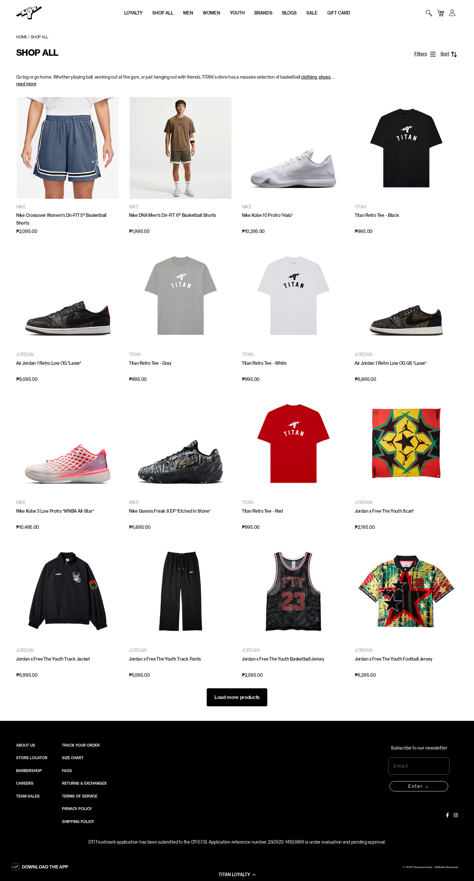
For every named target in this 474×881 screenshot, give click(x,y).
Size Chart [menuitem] (73, 757)
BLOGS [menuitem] (289, 13)
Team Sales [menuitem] (28, 796)
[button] (237, 874)
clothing (309, 77)
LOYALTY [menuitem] (133, 13)
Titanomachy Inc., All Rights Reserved (435, 867)
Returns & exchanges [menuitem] (84, 783)
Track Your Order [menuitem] (81, 745)
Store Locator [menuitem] (31, 757)
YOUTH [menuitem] (237, 13)
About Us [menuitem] (25, 745)
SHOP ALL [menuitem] (162, 13)
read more (26, 84)
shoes (325, 77)
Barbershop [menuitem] (29, 770)
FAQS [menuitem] (67, 770)
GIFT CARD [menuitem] (338, 13)
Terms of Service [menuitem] (79, 796)
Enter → (419, 786)
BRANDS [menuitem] (263, 13)
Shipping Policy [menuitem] (78, 821)
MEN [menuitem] (188, 13)
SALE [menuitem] (312, 13)
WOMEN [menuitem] (211, 13)
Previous (248, 148)
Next (338, 148)
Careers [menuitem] (25, 783)
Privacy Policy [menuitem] (77, 808)
